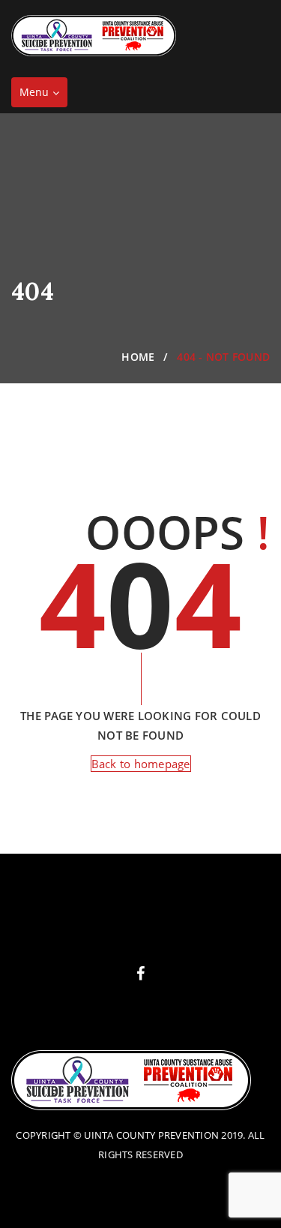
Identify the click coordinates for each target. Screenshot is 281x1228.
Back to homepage (140, 763)
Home (137, 357)
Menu (43, 95)
